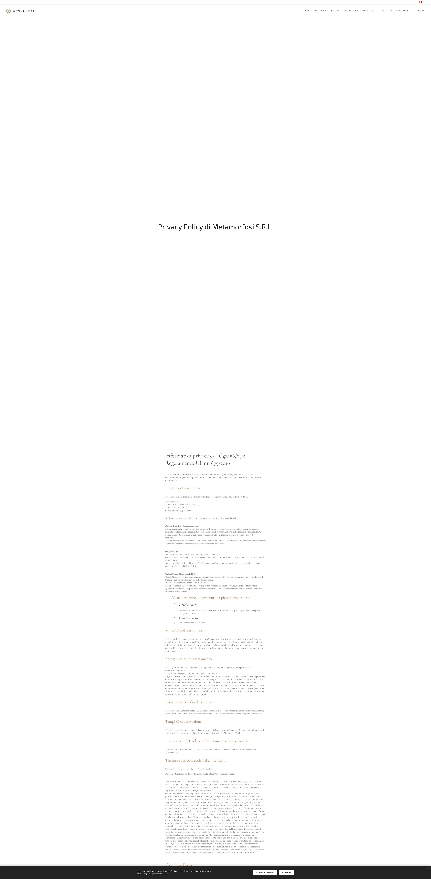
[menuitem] (309, 11)
